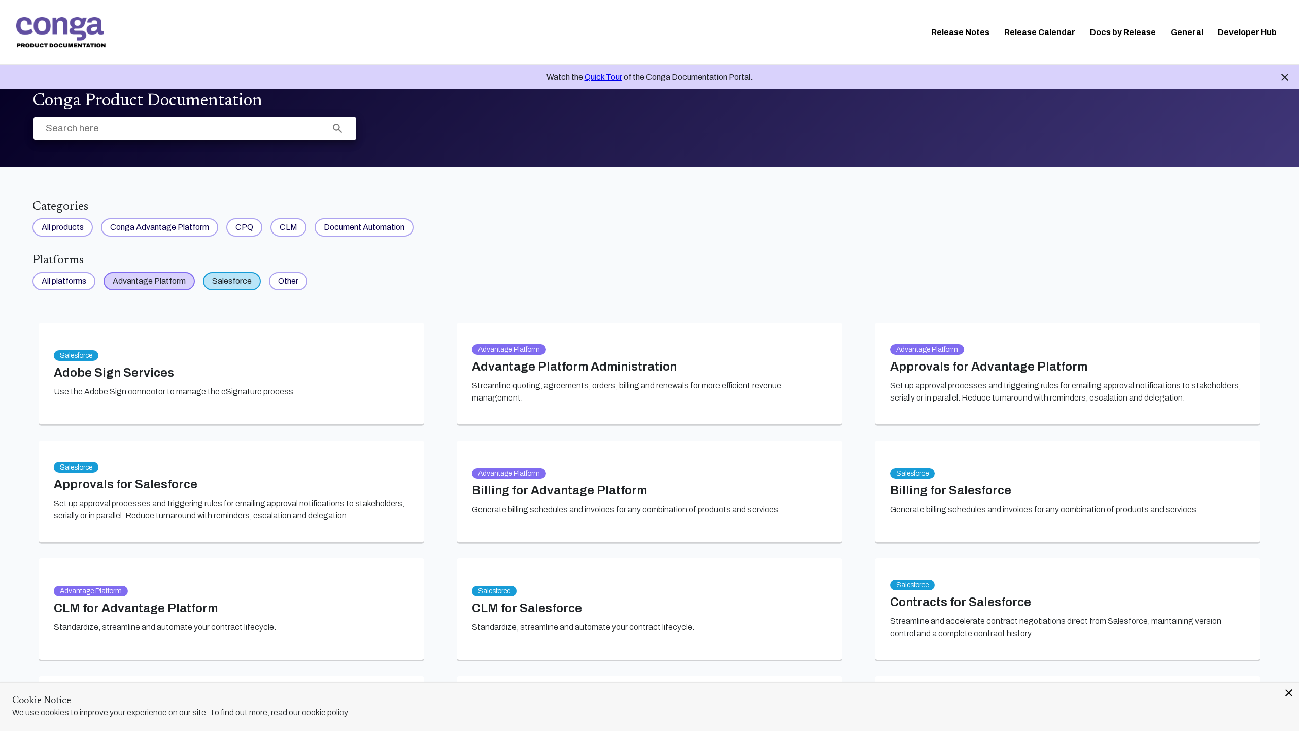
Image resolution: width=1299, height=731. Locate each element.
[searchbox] (337, 128)
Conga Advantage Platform (159, 227)
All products (63, 227)
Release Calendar (1039, 32)
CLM (288, 227)
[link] (61, 32)
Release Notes (960, 32)
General (1187, 32)
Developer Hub (1247, 32)
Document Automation (364, 227)
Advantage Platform (149, 281)
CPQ (244, 227)
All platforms (64, 281)
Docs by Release (1123, 32)
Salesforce (232, 281)
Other (288, 281)
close (1289, 693)
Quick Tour (603, 77)
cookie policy (324, 712)
